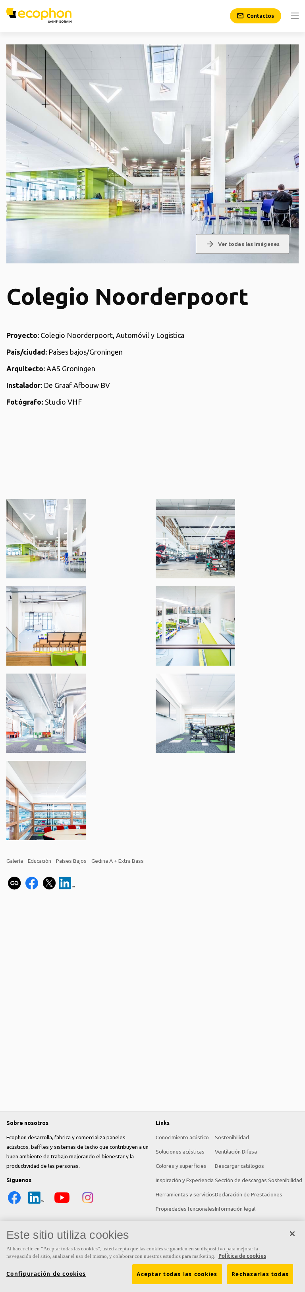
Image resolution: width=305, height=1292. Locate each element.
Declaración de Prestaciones (248, 1194)
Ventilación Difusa (236, 1151)
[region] (152, 1256)
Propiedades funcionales (185, 1209)
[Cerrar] (292, 1233)
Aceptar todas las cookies (177, 1274)
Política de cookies (242, 1255)
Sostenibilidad (232, 1137)
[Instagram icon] (88, 1203)
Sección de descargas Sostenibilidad (258, 1180)
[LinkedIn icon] (36, 1203)
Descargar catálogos (239, 1166)
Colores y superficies (181, 1166)
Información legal (235, 1209)
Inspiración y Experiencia (185, 1180)
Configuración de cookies (46, 1273)
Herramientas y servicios (185, 1194)
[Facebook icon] (14, 1203)
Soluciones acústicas (180, 1151)
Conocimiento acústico (182, 1137)
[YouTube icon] (62, 1203)
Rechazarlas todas (260, 1274)
